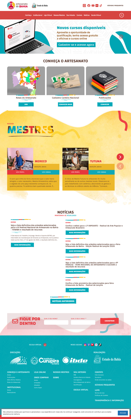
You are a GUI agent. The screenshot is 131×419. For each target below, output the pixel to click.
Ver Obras (46, 172)
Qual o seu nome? (51, 319)
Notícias (87, 15)
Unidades (37, 383)
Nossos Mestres (59, 15)
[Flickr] (96, 5)
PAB (75, 375)
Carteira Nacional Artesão (82, 377)
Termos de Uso (99, 393)
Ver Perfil (20, 172)
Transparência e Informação (109, 400)
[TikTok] (100, 5)
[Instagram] (84, 5)
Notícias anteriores (63, 301)
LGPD (97, 390)
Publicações (11, 377)
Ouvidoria (98, 377)
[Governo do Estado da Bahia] (40, 5)
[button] (10, 36)
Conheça (28, 15)
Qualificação (78, 385)
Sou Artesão (70, 15)
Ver (26, 104)
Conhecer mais (65, 104)
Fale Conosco (99, 375)
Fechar (123, 413)
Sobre (9, 375)
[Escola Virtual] (45, 344)
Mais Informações (22, 245)
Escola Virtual (96, 15)
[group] (65, 36)
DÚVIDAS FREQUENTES (115, 5)
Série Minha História (14, 380)
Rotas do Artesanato (13, 382)
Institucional (37, 15)
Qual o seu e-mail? (78, 319)
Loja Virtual (48, 15)
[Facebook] (89, 5)
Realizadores (11, 392)
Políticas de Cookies (101, 395)
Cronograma (78, 380)
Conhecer (105, 104)
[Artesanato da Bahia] (17, 5)
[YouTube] (93, 5)
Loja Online (40, 372)
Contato (79, 15)
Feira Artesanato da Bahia (82, 382)
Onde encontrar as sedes (103, 380)
